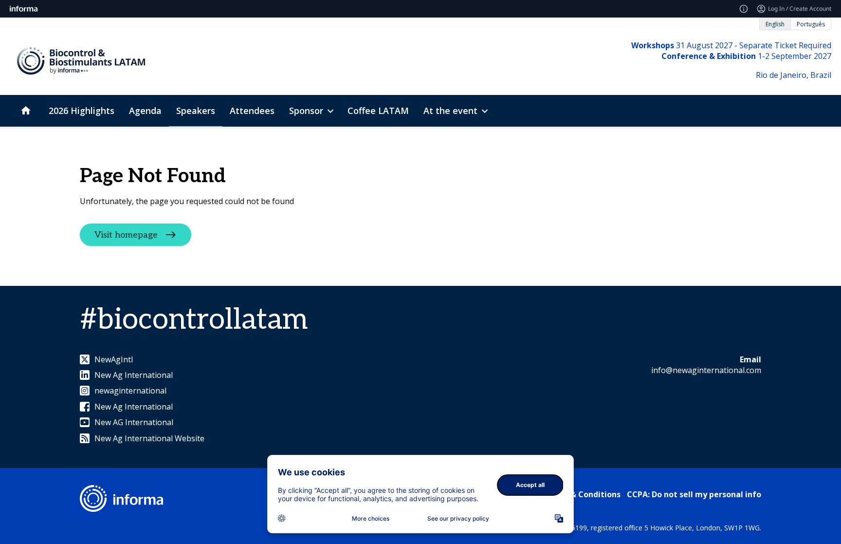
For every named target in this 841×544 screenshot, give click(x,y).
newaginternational (130, 390)
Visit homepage (126, 234)
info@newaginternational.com (706, 370)
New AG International (133, 422)
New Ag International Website (149, 438)
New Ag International (133, 375)
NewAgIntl (113, 359)
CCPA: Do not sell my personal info (694, 494)
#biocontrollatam (194, 320)
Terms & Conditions (582, 494)
